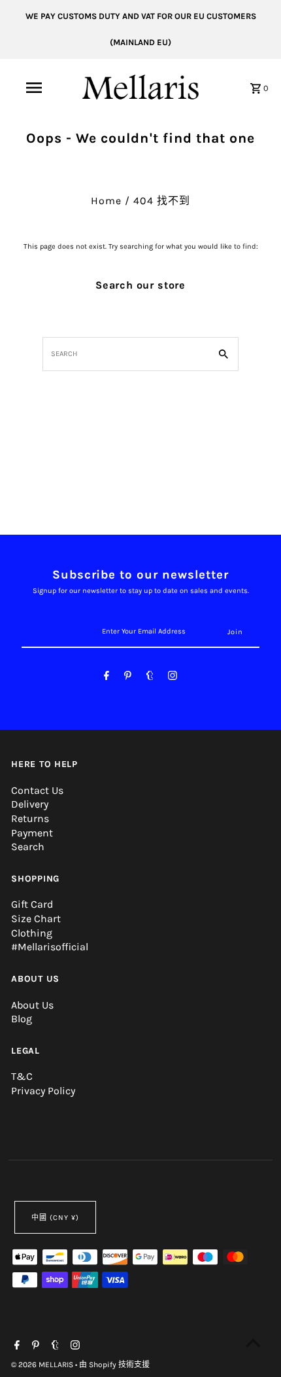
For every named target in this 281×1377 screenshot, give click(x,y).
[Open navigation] (36, 87)
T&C (22, 1076)
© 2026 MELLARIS (43, 1364)
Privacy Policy (43, 1090)
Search (27, 846)
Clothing (31, 933)
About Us (32, 1005)
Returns (30, 818)
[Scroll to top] (253, 1342)
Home (106, 200)
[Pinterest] (127, 678)
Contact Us (37, 790)
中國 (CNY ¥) (55, 1217)
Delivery (29, 804)
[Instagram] (172, 678)
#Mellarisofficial (49, 946)
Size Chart (36, 918)
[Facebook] (106, 678)
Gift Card (32, 904)
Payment (32, 833)
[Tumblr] (150, 678)
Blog (21, 1018)
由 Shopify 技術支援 (114, 1364)
